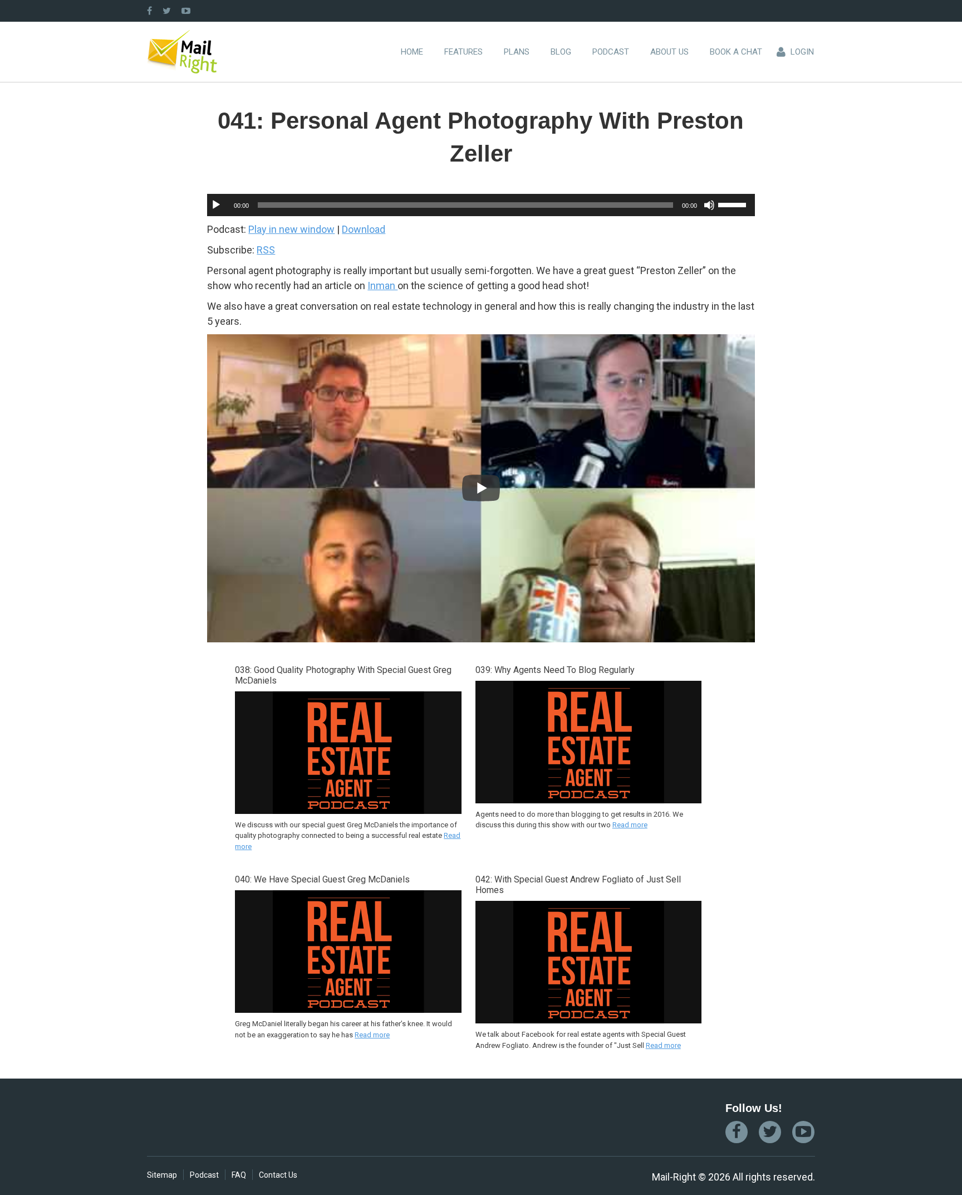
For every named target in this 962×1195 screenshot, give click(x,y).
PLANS (516, 52)
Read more (629, 825)
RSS (266, 250)
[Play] (216, 205)
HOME (412, 52)
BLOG (561, 52)
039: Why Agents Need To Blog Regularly (555, 670)
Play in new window (291, 229)
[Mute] (709, 205)
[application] (480, 205)
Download (363, 229)
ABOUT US (669, 52)
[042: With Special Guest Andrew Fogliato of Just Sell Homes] (588, 1021)
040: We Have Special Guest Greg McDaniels (322, 879)
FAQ (239, 1174)
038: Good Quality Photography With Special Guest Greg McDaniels (343, 675)
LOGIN (802, 52)
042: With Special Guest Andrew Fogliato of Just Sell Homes (578, 884)
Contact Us (278, 1174)
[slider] (733, 204)
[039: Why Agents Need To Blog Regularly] (588, 801)
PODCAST (610, 52)
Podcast (204, 1174)
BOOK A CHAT (736, 52)
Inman (382, 285)
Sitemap (162, 1174)
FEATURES (463, 52)
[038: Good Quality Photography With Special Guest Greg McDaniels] (348, 812)
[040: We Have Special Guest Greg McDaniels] (348, 1011)
